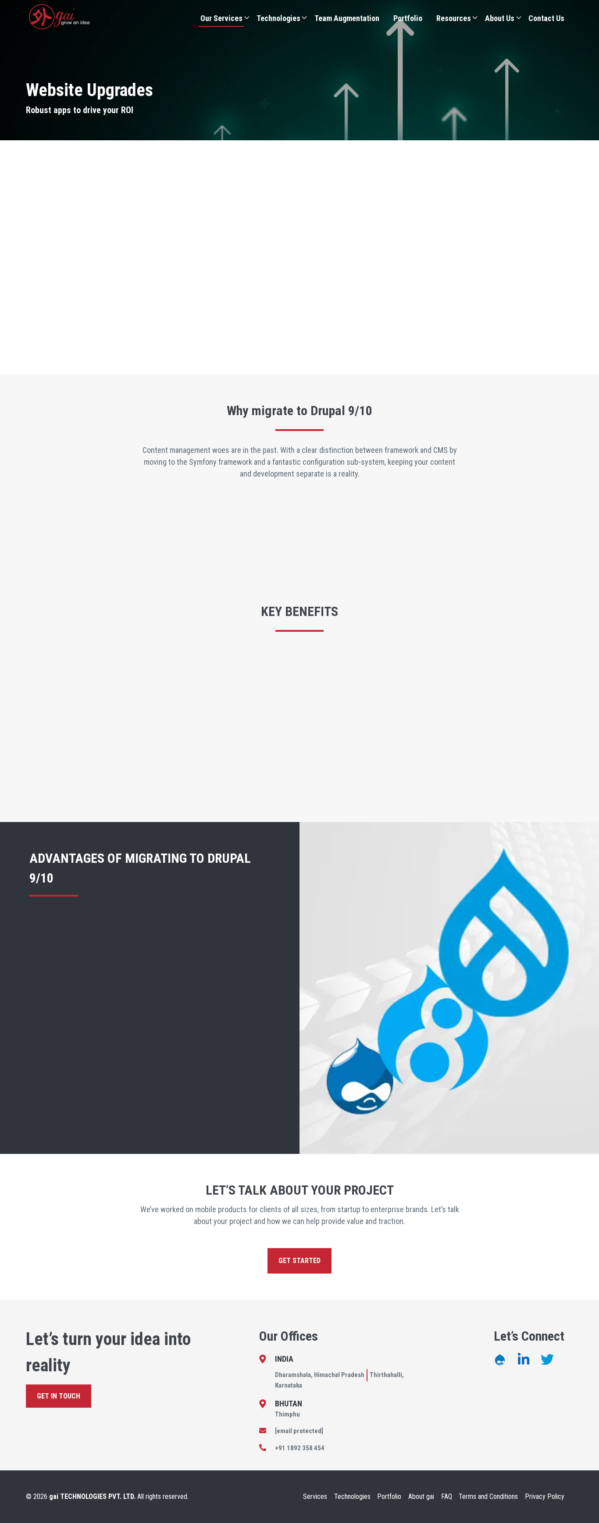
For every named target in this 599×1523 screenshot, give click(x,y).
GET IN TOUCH (58, 1396)
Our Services (221, 18)
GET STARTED (299, 1260)
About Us (499, 18)
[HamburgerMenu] (246, 17)
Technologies (278, 18)
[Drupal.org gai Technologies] (499, 1359)
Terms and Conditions (488, 1496)
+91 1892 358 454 (299, 1448)
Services (315, 1496)
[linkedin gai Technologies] (523, 1359)
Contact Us (546, 18)
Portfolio (407, 18)
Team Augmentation (346, 18)
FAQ (446, 1496)
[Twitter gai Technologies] (547, 1359)
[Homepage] (59, 17)
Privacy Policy (544, 1496)
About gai (421, 1496)
